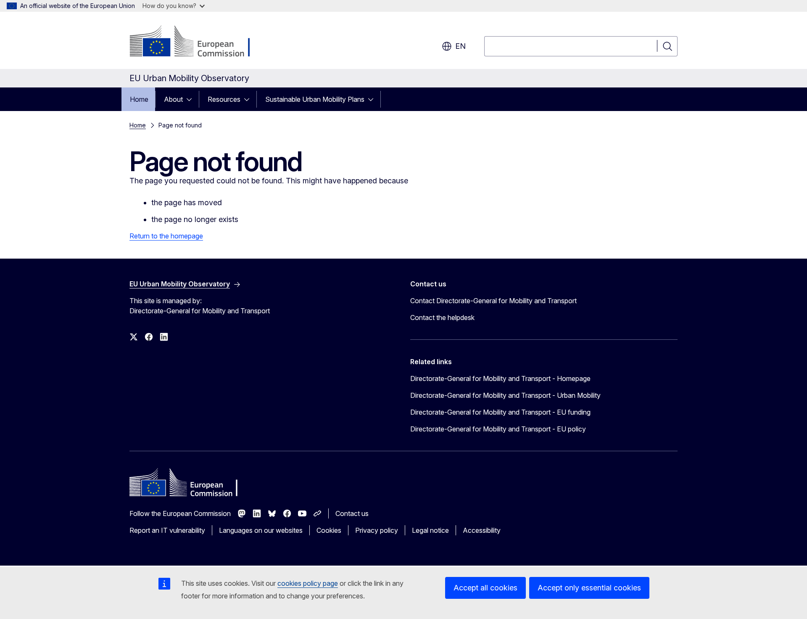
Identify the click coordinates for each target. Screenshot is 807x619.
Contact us (352, 513)
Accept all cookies (485, 587)
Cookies (328, 530)
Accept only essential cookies (589, 587)
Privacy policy (376, 530)
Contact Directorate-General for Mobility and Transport (493, 300)
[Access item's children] (192, 99)
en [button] (460, 46)
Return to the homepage (166, 236)
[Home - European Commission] (197, 42)
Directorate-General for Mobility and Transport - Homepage (500, 378)
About (173, 99)
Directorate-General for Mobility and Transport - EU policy (498, 429)
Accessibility (482, 530)
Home (139, 99)
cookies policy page (307, 583)
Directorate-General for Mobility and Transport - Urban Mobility (505, 395)
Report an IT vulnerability (167, 530)
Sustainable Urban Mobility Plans (314, 99)
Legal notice (430, 530)
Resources (224, 99)
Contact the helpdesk (442, 317)
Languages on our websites (261, 530)
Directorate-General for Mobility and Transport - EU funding (500, 412)
